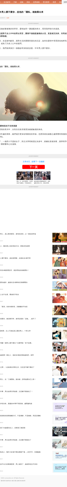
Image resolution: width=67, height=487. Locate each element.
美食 (28, 2)
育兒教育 (46, 2)
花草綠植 (36, 2)
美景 (54, 2)
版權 (18, 480)
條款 (13, 480)
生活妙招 (7, 2)
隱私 (15, 480)
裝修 (61, 2)
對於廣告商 (22, 480)
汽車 (15, 2)
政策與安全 (8, 480)
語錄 (21, 2)
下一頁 (33, 167)
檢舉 (8, 18)
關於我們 (3, 480)
